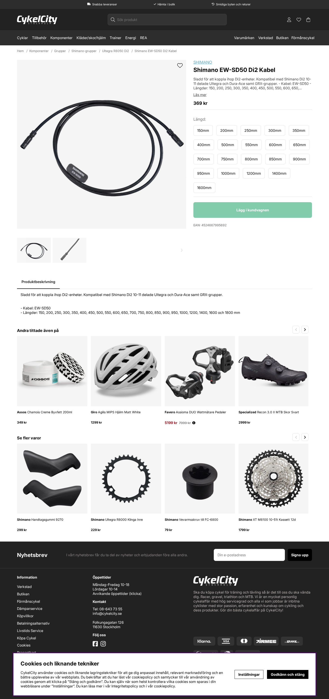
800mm (251, 159)
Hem (20, 51)
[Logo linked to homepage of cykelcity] (37, 19)
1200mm (254, 173)
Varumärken (244, 38)
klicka (135, 593)
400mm (203, 145)
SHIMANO (202, 62)
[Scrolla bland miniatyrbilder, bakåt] (21, 250)
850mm (275, 159)
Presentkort (26, 652)
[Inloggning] (289, 20)
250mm (250, 130)
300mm (274, 130)
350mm (299, 130)
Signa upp (299, 555)
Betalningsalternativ (33, 623)
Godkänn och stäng (288, 674)
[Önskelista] (299, 20)
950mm (203, 173)
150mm (203, 130)
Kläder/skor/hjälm (91, 38)
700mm (203, 159)
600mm (275, 145)
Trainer (115, 38)
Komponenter (61, 38)
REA (143, 38)
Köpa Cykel (26, 638)
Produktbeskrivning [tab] (38, 281)
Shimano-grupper (83, 51)
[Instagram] (103, 645)
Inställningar (249, 674)
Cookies (23, 645)
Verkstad (265, 38)
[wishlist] (180, 66)
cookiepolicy (164, 686)
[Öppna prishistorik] (193, 423)
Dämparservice (29, 608)
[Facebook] (96, 645)
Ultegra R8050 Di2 (115, 51)
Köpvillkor (25, 616)
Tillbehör (39, 38)
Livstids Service (30, 630)
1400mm (279, 173)
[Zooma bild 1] (101, 144)
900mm (299, 159)
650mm (299, 145)
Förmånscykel (302, 38)
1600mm (204, 187)
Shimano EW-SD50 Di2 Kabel (156, 51)
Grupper (60, 51)
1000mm (228, 173)
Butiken (282, 38)
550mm (251, 145)
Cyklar (22, 38)
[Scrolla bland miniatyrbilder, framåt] (181, 250)
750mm (227, 159)
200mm (226, 130)
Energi (130, 38)
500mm (227, 145)
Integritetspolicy (124, 686)
